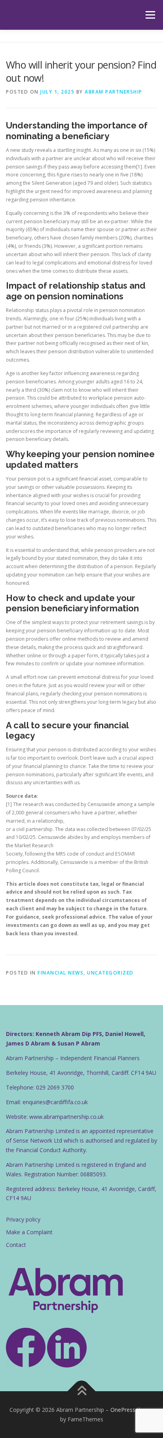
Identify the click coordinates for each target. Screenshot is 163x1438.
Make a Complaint (29, 1232)
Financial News (60, 972)
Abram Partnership (113, 91)
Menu (149, 14)
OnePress (122, 1409)
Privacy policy (23, 1219)
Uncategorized (110, 972)
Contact (16, 1244)
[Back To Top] (82, 1391)
